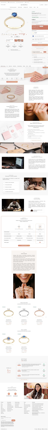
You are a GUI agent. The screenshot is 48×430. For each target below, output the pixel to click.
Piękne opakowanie (9, 408)
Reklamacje (25, 408)
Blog (37, 7)
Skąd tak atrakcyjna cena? (35, 22)
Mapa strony (2, 413)
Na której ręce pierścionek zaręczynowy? (36, 408)
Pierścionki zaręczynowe (5, 9)
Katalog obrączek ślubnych (35, 414)
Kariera (2, 407)
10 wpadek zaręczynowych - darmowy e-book (37, 407)
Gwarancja (25, 409)
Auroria (1, 9)
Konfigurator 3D (9, 403)
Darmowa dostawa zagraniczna (18, 407)
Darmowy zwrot (26, 407)
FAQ (24, 403)
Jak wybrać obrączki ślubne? (35, 411)
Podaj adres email (4, 420)
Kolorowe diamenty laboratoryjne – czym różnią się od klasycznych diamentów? (38, 413)
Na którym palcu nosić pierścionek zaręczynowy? (37, 403)
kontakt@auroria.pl (8, 395)
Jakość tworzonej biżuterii (10, 407)
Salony (34, 7)
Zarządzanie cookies (26, 413)
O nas (1, 403)
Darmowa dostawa (17, 403)
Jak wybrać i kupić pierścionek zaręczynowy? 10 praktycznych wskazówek (37, 410)
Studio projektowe (3, 409)
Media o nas (2, 408)
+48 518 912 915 (15, 395)
